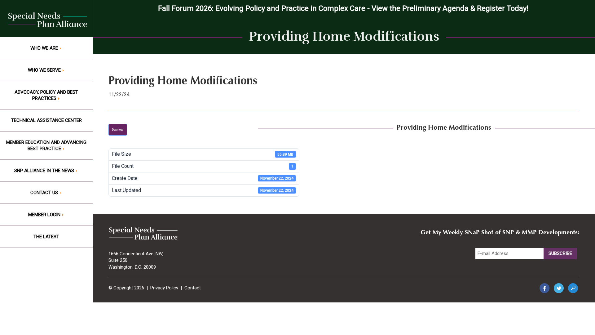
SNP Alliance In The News (44, 170)
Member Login (45, 214)
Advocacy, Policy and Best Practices (46, 95)
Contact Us (44, 192)
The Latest (46, 236)
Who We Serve (45, 70)
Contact (192, 288)
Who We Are (44, 48)
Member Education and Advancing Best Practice (46, 145)
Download (118, 129)
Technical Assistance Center (46, 120)
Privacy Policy (164, 288)
